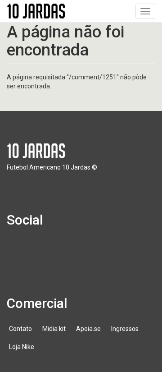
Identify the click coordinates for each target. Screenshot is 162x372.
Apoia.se (88, 328)
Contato (20, 328)
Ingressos (125, 328)
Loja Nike (21, 346)
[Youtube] (70, 249)
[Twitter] (44, 249)
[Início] (36, 11)
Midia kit (54, 328)
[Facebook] (19, 249)
